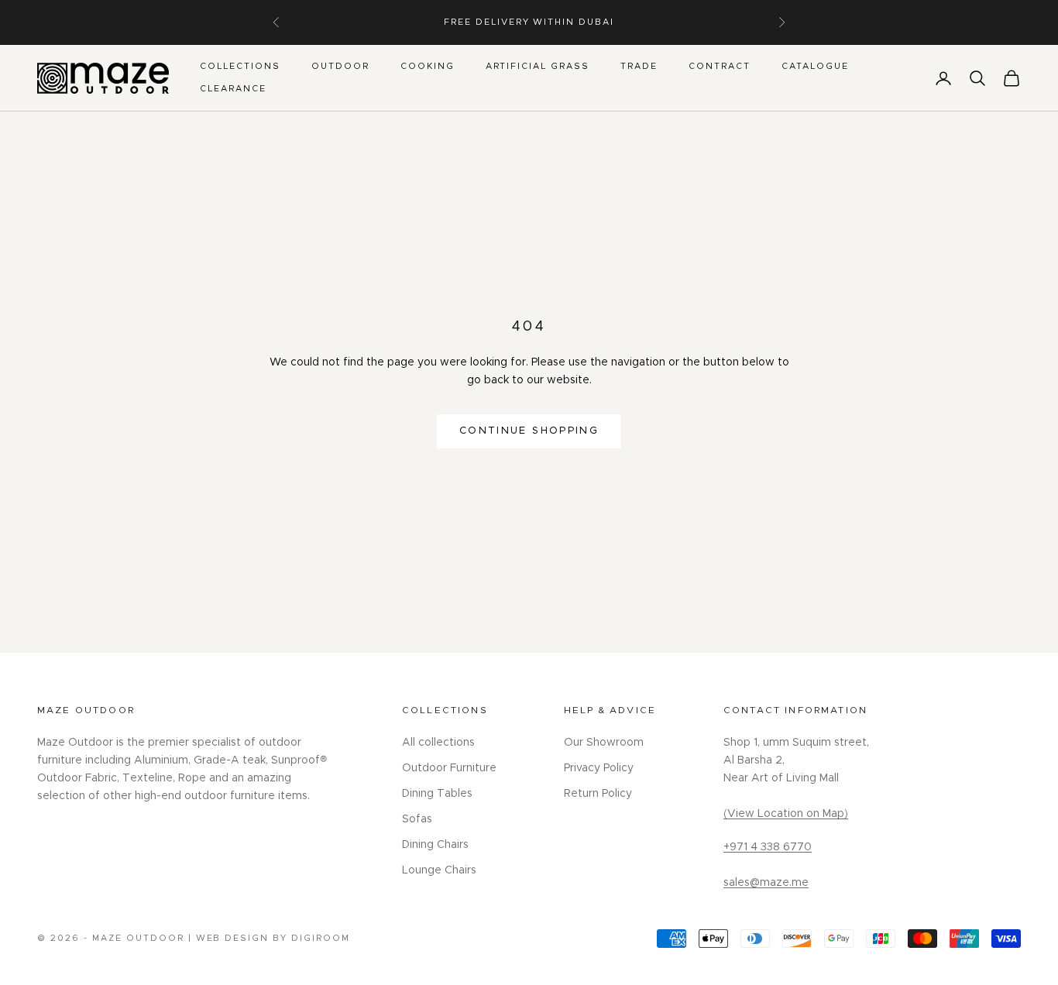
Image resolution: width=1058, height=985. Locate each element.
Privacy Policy (599, 768)
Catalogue (815, 66)
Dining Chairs (435, 844)
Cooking (427, 66)
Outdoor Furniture (449, 768)
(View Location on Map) (785, 813)
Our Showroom (604, 742)
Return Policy (598, 793)
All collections (438, 742)
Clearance (233, 88)
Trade (639, 66)
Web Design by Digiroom (273, 938)
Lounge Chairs (439, 870)
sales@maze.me (766, 882)
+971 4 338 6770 (767, 847)
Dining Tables (437, 793)
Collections (240, 66)
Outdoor (340, 66)
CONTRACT (720, 66)
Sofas (417, 819)
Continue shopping (529, 431)
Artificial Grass (538, 66)
